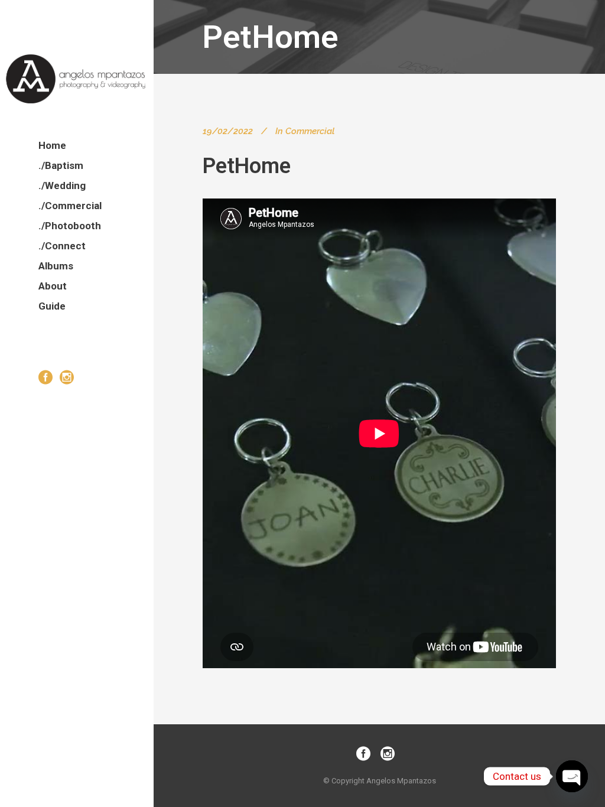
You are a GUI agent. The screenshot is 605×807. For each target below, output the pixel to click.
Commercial (309, 131)
